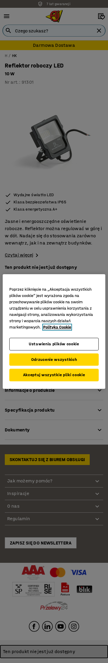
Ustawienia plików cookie (54, 343)
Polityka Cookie (57, 327)
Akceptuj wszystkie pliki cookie (54, 374)
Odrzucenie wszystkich (54, 359)
